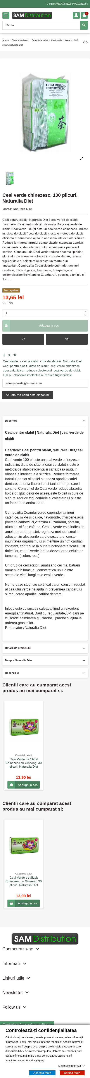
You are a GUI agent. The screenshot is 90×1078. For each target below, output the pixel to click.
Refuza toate (72, 1073)
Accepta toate (42, 1073)
